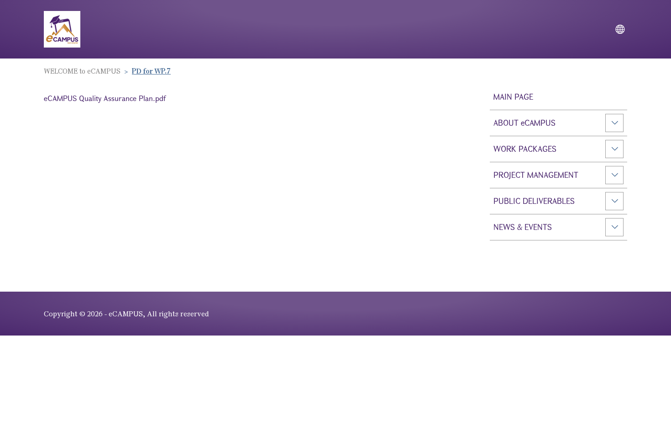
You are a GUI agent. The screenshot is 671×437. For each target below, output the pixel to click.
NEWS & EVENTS (522, 227)
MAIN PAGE (513, 96)
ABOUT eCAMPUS (524, 122)
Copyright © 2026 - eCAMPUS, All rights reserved (126, 314)
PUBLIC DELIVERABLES (534, 201)
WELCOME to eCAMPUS (82, 70)
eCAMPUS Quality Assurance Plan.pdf (105, 98)
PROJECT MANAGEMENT (535, 175)
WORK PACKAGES (524, 149)
